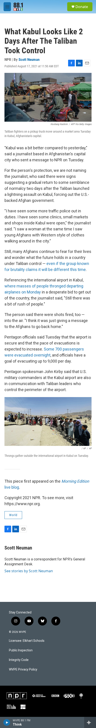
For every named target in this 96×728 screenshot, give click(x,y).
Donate (81, 7)
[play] (7, 722)
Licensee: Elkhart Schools (26, 640)
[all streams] (90, 722)
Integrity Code (19, 660)
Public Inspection (21, 650)
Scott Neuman (29, 59)
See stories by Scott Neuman (28, 570)
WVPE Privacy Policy (23, 669)
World (13, 515)
